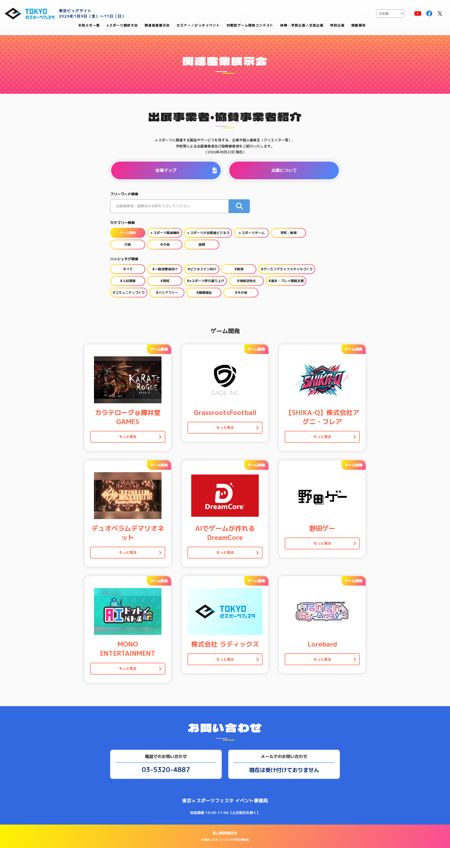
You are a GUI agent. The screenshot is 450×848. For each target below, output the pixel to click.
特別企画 (337, 25)
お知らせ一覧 (89, 25)
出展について (284, 170)
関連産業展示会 (157, 25)
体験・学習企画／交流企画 (301, 25)
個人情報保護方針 (225, 833)
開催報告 (358, 25)
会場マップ (165, 170)
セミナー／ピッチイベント (198, 25)
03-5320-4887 (166, 769)
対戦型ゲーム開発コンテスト (250, 25)
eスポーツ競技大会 (122, 25)
